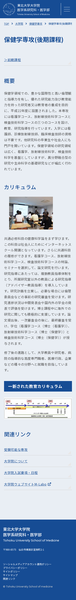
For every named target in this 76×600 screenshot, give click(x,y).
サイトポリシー (11, 571)
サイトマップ (10, 575)
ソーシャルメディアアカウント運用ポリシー (27, 564)
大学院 (19, 24)
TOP (6, 24)
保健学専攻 (35, 24)
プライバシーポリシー (15, 567)
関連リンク (9, 578)
